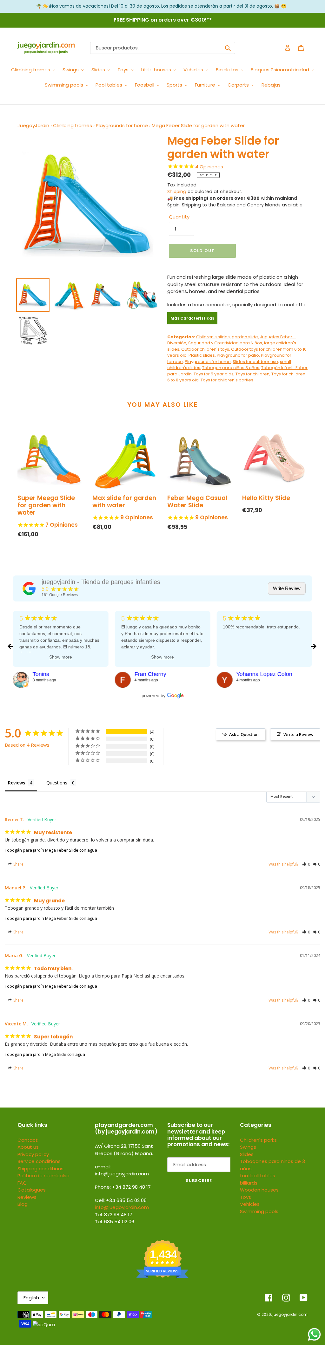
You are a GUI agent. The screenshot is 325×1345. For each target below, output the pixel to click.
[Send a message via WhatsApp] (314, 1334)
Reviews (26, 1197)
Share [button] (17, 864)
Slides (247, 1154)
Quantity (179, 216)
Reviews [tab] (16, 783)
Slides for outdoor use (255, 362)
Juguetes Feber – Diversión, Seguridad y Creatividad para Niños (231, 340)
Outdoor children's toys (205, 349)
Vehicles (250, 1204)
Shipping (176, 191)
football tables (257, 1175)
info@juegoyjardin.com (122, 1207)
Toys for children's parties (227, 380)
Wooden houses (259, 1189)
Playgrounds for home (122, 125)
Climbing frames (72, 125)
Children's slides (213, 337)
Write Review (287, 588)
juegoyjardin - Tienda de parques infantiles (101, 581)
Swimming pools (259, 1211)
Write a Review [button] (298, 734)
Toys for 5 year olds (214, 374)
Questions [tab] (56, 783)
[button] (306, 864)
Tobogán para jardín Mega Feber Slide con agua (51, 850)
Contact (27, 1140)
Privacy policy (33, 1154)
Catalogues (31, 1189)
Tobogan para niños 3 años (230, 368)
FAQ (22, 1182)
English (31, 1297)
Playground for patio (238, 355)
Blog (22, 1204)
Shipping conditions (40, 1168)
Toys (245, 1197)
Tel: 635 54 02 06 (114, 1221)
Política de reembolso (43, 1175)
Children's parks (258, 1140)
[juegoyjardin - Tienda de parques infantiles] (29, 588)
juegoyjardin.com (290, 1314)
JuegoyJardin (33, 125)
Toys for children (252, 374)
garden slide (245, 337)
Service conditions (39, 1161)
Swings (248, 1147)
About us (28, 1147)
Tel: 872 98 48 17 (113, 1214)
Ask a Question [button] (244, 734)
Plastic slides (202, 355)
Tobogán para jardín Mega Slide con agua (45, 1054)
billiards (248, 1182)
